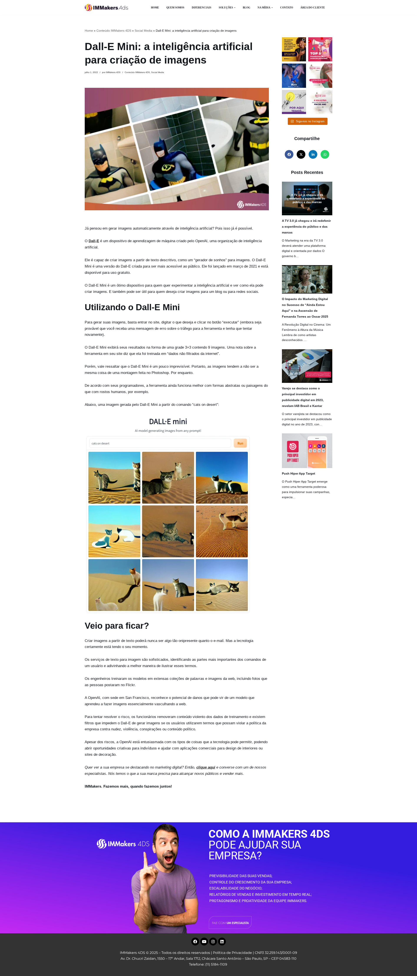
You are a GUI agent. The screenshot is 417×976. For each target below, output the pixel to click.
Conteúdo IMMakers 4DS (113, 30)
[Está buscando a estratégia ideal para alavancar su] (320, 76)
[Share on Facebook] (289, 154)
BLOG (246, 7)
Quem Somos (175, 7)
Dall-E (94, 241)
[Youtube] (204, 941)
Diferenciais (201, 7)
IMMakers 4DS (113, 72)
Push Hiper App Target (298, 473)
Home (89, 30)
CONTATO (286, 7)
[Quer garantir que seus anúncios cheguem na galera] (320, 49)
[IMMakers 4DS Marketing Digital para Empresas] (107, 7)
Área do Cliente (312, 7)
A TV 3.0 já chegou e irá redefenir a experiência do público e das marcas (306, 226)
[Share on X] (301, 154)
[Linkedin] (222, 941)
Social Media (143, 30)
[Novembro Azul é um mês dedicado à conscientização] (294, 76)
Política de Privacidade (232, 953)
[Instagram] (213, 941)
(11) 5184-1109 (216, 964)
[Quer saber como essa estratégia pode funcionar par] (294, 49)
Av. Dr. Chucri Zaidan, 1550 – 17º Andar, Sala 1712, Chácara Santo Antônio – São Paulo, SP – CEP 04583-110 (208, 958)
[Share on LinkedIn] (313, 154)
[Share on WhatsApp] (325, 154)
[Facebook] (195, 941)
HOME (155, 7)
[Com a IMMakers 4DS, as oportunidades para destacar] (320, 102)
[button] (234, 7)
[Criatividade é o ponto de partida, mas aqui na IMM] (294, 102)
